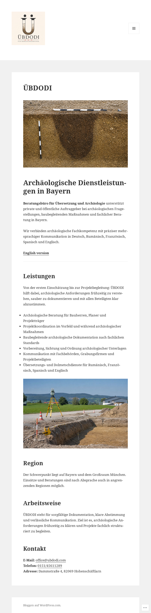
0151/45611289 (50, 565)
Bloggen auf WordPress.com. (42, 605)
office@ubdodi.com (51, 560)
